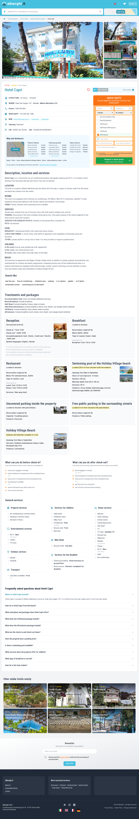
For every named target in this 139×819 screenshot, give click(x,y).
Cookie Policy (118, 808)
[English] (66, 810)
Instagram (45, 119)
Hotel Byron (55, 715)
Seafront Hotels (83, 785)
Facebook (35, 119)
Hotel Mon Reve (12, 689)
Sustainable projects (11, 788)
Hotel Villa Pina (101, 715)
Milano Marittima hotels (38, 19)
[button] (117, 4)
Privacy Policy (109, 808)
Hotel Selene (99, 689)
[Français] (72, 810)
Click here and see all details (48, 165)
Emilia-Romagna (13, 19)
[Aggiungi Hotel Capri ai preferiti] (88, 90)
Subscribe (69, 763)
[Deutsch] (78, 810)
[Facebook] (65, 805)
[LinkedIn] (74, 805)
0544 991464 (20, 109)
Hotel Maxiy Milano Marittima (18, 715)
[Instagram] (69, 805)
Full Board (63, 785)
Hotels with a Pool (66, 787)
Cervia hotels (24, 19)
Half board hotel (72, 785)
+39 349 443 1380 (27, 114)
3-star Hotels (56, 787)
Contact (7, 791)
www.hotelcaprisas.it (21, 119)
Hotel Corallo (56, 689)
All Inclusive (54, 785)
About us (8, 785)
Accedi (131, 4)
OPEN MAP (15, 149)
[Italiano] (60, 810)
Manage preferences (130, 808)
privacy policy (109, 153)
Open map (120, 12)
